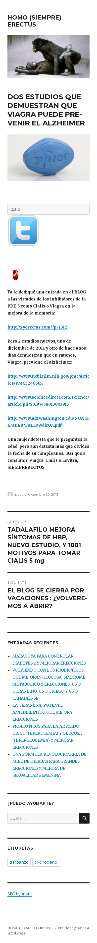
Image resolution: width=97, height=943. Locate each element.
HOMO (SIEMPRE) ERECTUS (34, 21)
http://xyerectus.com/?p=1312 (37, 327)
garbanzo (19, 862)
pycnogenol (46, 862)
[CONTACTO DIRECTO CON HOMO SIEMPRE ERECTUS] (48, 274)
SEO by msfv (19, 893)
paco (19, 494)
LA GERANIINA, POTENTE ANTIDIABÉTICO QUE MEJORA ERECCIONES (42, 712)
